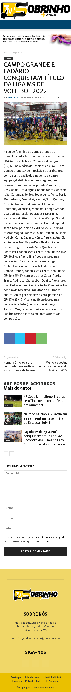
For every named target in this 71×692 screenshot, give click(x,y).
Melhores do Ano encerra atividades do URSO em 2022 (53, 366)
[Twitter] (20, 338)
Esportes (17, 52)
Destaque (16, 677)
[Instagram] (35, 663)
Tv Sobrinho (52, 681)
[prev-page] (6, 453)
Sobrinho (13, 97)
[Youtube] (45, 663)
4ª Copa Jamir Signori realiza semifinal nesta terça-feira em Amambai (45, 401)
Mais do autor (18, 388)
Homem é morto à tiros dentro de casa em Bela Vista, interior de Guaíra (19, 366)
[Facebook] (9, 338)
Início (6, 52)
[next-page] (11, 453)
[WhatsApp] (41, 338)
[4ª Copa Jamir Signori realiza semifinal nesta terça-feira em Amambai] (13, 401)
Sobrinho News (32, 677)
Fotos (39, 681)
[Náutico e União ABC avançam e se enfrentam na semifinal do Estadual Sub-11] (13, 418)
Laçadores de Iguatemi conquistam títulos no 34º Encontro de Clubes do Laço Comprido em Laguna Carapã (44, 438)
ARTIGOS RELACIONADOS (29, 383)
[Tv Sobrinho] (35, 10)
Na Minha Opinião (53, 677)
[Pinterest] (30, 338)
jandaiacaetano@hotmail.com (41, 638)
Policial (29, 681)
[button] (6, 24)
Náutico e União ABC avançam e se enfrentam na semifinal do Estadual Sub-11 (45, 418)
